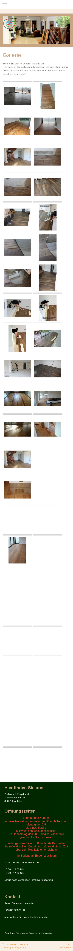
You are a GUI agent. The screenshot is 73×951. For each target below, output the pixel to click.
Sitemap (24, 944)
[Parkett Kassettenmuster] (17, 398)
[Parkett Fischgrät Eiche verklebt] (17, 126)
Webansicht (65, 947)
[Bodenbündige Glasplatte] (47, 157)
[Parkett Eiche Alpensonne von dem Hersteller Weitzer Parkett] (47, 368)
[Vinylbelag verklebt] (17, 157)
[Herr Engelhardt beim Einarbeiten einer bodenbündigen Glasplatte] (48, 217)
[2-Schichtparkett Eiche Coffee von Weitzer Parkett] (47, 187)
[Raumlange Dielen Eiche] (17, 550)
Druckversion (12, 944)
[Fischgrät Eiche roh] (47, 398)
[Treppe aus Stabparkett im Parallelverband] (47, 96)
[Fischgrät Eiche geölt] (17, 429)
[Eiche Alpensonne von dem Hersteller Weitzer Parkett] (17, 96)
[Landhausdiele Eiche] (47, 126)
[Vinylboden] (17, 459)
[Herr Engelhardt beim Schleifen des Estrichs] (17, 368)
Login (68, 944)
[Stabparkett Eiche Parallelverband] (47, 429)
